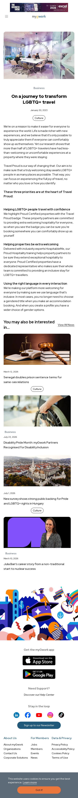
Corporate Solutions (16, 757)
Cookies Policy (60, 753)
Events (35, 753)
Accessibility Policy (63, 749)
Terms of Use (60, 757)
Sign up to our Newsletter (39, 725)
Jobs (34, 744)
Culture (39, 118)
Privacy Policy (60, 744)
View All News (66, 324)
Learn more (30, 782)
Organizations (12, 749)
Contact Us (10, 753)
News (34, 757)
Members (37, 749)
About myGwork (13, 744)
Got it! (39, 790)
